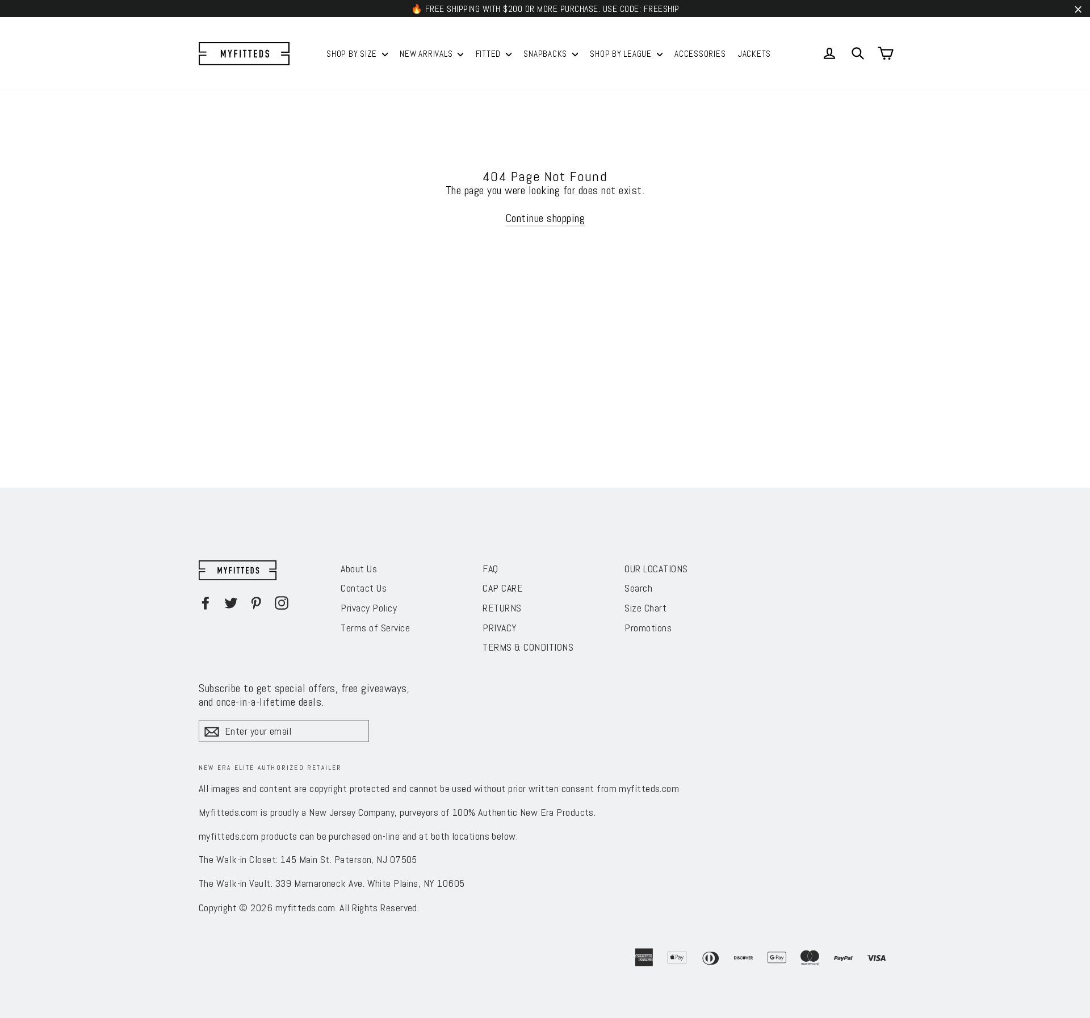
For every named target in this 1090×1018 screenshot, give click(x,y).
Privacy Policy (369, 607)
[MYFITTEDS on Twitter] (231, 603)
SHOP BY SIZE (352, 53)
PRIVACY (500, 627)
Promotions (648, 627)
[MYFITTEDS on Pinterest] (256, 603)
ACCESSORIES (700, 53)
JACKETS (754, 53)
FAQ (490, 568)
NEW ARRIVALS (427, 53)
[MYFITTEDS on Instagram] (281, 603)
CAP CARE (503, 587)
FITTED (489, 53)
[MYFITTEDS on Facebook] (205, 603)
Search (638, 587)
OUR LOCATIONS (656, 568)
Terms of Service (375, 627)
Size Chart (645, 607)
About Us (359, 568)
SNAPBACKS (546, 53)
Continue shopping (545, 218)
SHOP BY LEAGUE (621, 53)
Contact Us (364, 587)
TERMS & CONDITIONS (528, 646)
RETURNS (502, 607)
